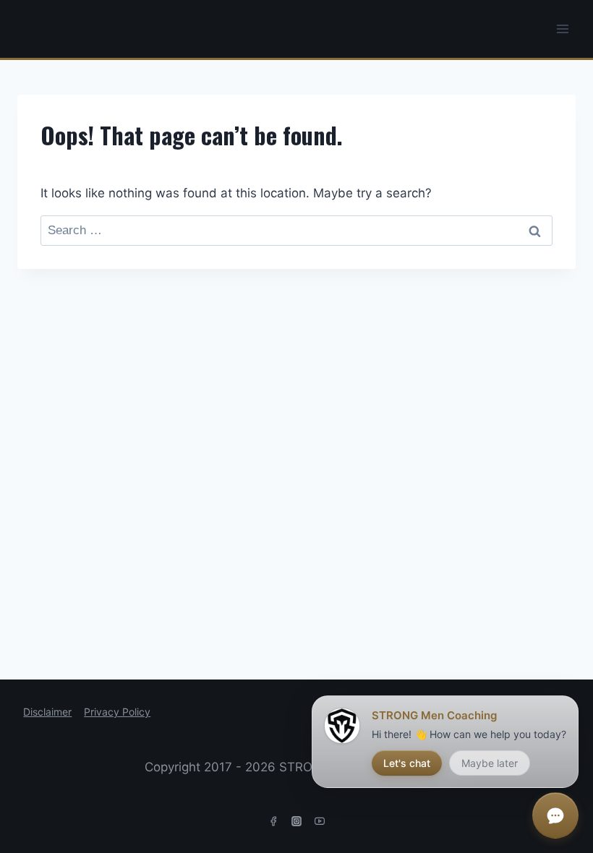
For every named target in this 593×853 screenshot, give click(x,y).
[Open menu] (562, 28)
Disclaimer (47, 712)
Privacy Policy (117, 712)
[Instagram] (296, 821)
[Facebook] (273, 821)
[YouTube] (320, 821)
